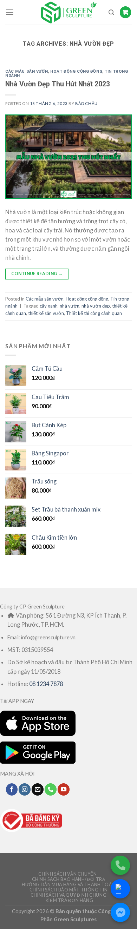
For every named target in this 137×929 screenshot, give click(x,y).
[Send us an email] (38, 789)
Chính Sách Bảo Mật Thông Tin (68, 889)
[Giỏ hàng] (125, 12)
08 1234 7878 (46, 683)
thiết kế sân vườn (46, 313)
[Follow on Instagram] (25, 789)
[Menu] (9, 12)
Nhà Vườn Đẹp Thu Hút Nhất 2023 (57, 84)
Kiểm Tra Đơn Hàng (69, 900)
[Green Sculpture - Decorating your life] (68, 12)
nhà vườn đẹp (95, 306)
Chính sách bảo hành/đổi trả (68, 879)
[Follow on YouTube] (64, 789)
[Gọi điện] (120, 865)
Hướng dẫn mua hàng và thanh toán (68, 884)
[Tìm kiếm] (111, 12)
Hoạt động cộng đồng (76, 71)
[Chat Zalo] (120, 888)
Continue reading (37, 273)
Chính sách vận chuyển (67, 874)
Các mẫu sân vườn (26, 71)
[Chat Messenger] (120, 912)
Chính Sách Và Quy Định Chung (68, 895)
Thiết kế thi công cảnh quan (94, 313)
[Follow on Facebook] (12, 789)
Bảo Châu (86, 103)
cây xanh (49, 306)
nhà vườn (69, 306)
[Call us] (51, 789)
